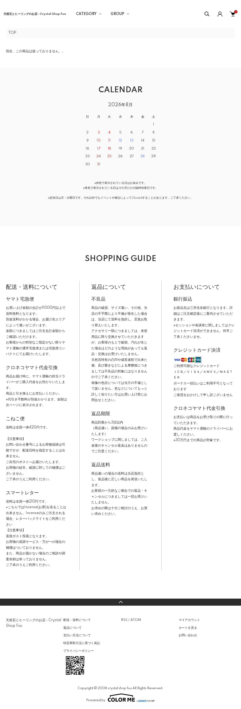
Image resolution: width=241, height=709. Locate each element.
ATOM (135, 620)
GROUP (117, 14)
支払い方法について (77, 635)
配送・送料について (77, 620)
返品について (72, 627)
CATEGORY (86, 14)
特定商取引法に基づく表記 (81, 643)
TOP (12, 33)
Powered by (95, 700)
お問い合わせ (188, 635)
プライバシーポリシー (78, 651)
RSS (124, 620)
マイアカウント (189, 620)
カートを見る (188, 627)
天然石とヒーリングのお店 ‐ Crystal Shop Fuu (35, 14)
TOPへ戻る (120, 602)
